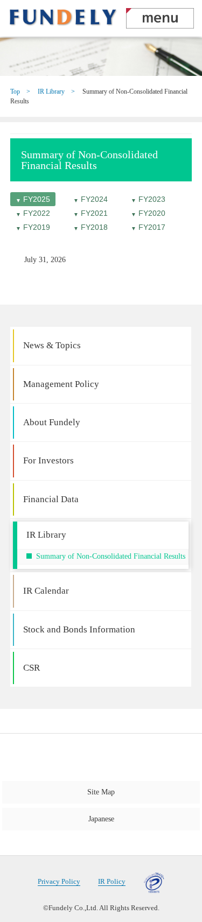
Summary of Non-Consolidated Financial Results (110, 556)
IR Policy (112, 881)
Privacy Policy (59, 881)
